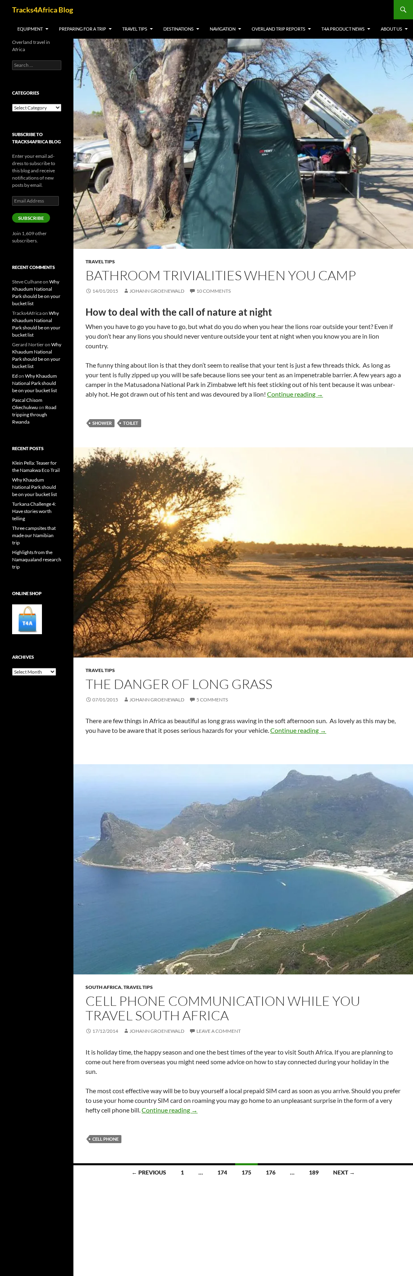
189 (314, 1172)
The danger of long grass (181, 684)
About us (391, 28)
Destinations (178, 28)
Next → (344, 1172)
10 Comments (213, 291)
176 (270, 1172)
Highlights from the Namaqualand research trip (36, 559)
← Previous (148, 1172)
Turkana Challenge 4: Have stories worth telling (34, 511)
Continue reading (295, 394)
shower (102, 423)
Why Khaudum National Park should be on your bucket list (34, 383)
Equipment (30, 28)
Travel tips (134, 28)
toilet (130, 423)
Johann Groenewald (156, 291)
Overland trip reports (278, 28)
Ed (15, 376)
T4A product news (343, 28)
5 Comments (212, 700)
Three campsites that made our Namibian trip (34, 535)
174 (222, 1172)
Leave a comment (218, 1031)
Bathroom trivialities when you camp (221, 275)
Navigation (223, 28)
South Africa (103, 987)
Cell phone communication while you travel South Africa (223, 1008)
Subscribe (31, 218)
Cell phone (105, 1139)
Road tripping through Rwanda (34, 414)
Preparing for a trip (82, 28)
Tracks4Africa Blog (42, 9)
